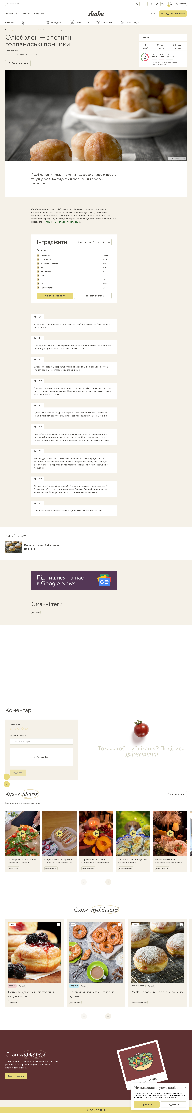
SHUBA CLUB (82, 22)
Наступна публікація (96, 1109)
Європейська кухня (30, 30)
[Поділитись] (7, 784)
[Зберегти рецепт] (7, 777)
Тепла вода (45, 255)
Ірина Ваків (14, 50)
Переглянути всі (176, 794)
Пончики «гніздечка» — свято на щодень (91, 994)
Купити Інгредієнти (55, 295)
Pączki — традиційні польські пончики (42, 547)
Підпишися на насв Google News (60, 580)
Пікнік (29, 22)
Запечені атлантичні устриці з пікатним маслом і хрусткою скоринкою (133, 862)
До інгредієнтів (20, 63)
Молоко (44, 267)
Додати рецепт (16, 1076)
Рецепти (9, 13)
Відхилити (173, 1104)
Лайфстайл (106, 22)
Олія (43, 283)
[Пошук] (137, 4)
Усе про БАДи (132, 22)
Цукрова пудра (47, 287)
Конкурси (56, 22)
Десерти (12, 986)
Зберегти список (95, 295)
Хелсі (24, 13)
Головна (8, 30)
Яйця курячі (46, 271)
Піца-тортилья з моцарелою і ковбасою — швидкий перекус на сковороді (22, 862)
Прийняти (147, 1104)
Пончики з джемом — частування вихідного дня (31, 994)
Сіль (42, 279)
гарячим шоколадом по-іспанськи (63, 221)
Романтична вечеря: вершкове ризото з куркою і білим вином (169, 862)
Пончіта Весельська (139, 1002)
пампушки (36, 612)
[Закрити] (185, 1088)
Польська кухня (138, 986)
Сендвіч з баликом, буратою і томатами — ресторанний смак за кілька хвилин (58, 862)
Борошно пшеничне (49, 263)
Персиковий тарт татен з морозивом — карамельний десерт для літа (95, 862)
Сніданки (74, 986)
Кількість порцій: (85, 242)
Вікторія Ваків (75, 1002)
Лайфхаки (39, 13)
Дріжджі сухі (46, 259)
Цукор (43, 275)
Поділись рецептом (174, 13)
